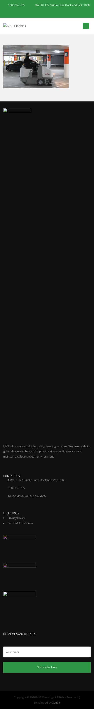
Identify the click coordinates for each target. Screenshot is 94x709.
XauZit (56, 702)
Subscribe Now (47, 667)
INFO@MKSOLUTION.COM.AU (26, 496)
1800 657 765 (16, 5)
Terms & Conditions (20, 523)
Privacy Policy (16, 518)
